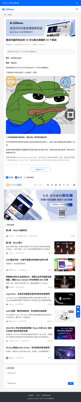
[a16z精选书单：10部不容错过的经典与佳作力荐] (64, 264)
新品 (38, 395)
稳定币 (16, 68)
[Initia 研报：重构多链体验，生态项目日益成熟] (64, 316)
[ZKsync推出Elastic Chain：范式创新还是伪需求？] (64, 352)
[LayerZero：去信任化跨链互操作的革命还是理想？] (64, 298)
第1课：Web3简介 (14, 243)
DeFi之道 (9, 44)
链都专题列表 (46, 395)
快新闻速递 (30, 177)
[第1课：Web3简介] (64, 247)
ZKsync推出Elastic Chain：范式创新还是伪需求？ (28, 347)
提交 (71, 383)
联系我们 (31, 395)
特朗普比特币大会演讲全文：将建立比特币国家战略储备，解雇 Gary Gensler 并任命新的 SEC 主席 (28, 278)
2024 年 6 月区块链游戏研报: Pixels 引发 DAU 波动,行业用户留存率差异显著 (29, 329)
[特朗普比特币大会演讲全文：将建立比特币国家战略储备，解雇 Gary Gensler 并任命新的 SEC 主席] (64, 281)
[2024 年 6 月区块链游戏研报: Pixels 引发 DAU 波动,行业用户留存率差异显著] (64, 333)
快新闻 (35, 44)
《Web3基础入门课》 (21, 236)
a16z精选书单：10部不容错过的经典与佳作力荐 (27, 260)
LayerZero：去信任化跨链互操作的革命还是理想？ (28, 294)
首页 (5, 15)
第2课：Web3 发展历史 (16, 230)
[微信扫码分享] (48, 185)
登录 (9, 383)
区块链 (11, 177)
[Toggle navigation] (77, 9)
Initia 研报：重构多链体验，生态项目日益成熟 (26, 311)
